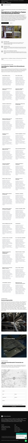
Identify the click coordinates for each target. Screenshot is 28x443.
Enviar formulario (14, 406)
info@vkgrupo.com (3, 429)
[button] (14, 378)
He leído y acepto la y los (13, 404)
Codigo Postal (4, 397)
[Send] (25, 437)
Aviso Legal (15, 426)
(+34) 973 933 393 (3, 428)
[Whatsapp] (26, 441)
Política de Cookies (16, 427)
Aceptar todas (3, 2)
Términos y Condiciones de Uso (18, 404)
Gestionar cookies (9, 2)
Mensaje (3, 400)
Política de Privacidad (10, 404)
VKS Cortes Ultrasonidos (7, 4)
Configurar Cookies (17, 431)
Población (15, 397)
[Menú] (26, 4)
